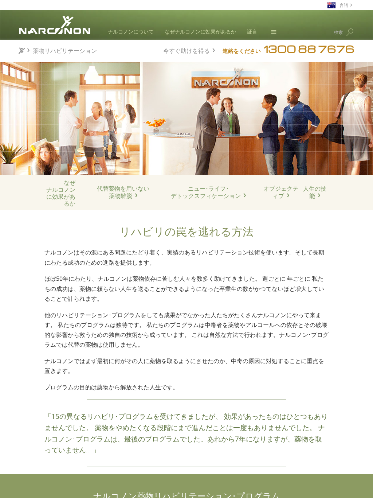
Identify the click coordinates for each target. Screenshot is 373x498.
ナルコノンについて (131, 31)
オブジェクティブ (280, 192)
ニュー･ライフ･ (206, 192)
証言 (252, 31)
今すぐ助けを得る (186, 50)
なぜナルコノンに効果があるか (200, 31)
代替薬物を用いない (123, 192)
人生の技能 (314, 192)
